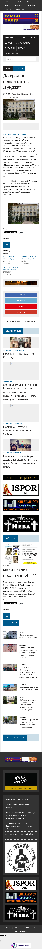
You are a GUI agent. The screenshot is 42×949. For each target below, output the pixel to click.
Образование (19, 5)
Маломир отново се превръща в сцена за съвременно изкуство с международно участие (28, 652)
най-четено (10, 538)
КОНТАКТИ (17, 927)
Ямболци (31, 5)
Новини (8, 2)
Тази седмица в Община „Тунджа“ (9, 257)
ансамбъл (16, 94)
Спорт (26, 2)
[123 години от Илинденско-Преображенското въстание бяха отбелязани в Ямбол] (10, 670)
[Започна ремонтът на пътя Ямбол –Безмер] (10, 690)
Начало (8, 927)
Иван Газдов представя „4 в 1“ (17, 799)
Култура (18, 2)
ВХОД (34, 927)
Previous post (14, 321)
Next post (29, 321)
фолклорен (14, 97)
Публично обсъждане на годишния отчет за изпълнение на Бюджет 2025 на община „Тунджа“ (28, 705)
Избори (8, 9)
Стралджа (21, 350)
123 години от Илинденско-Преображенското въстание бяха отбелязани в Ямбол (28, 672)
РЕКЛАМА (27, 927)
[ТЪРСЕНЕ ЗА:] (21, 59)
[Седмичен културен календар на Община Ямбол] (21, 420)
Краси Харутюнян (19, 134)
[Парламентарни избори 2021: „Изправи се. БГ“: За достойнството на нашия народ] (21, 449)
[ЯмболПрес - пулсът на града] (21, 18)
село (31, 94)
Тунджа (13, 381)
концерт (24, 94)
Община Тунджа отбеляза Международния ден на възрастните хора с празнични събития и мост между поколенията (20, 392)
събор (5, 97)
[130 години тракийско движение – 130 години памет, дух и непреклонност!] (10, 722)
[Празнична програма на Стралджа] (21, 347)
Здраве (7, 5)
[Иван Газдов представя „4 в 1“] (21, 562)
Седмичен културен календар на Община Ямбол (17, 430)
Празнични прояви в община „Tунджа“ (10, 268)
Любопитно (19, 9)
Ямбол (20, 423)
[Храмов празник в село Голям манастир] (10, 637)
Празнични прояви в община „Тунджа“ (28, 257)
